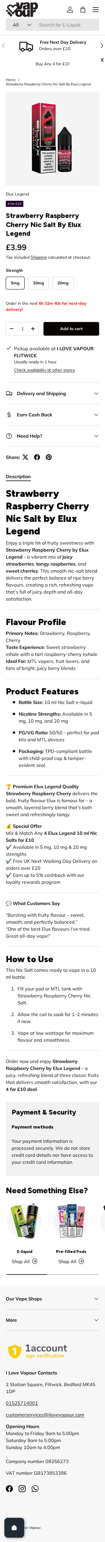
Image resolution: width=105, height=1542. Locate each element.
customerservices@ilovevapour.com (45, 1415)
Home (11, 80)
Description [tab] (18, 476)
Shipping (39, 257)
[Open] (14, 1528)
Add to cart (71, 328)
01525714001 (22, 1403)
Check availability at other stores (44, 370)
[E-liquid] (24, 1221)
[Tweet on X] (25, 457)
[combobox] (52, 25)
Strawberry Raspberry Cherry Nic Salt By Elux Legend (48, 84)
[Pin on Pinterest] (49, 457)
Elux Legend (17, 194)
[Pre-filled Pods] (71, 1221)
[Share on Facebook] (37, 457)
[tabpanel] (52, 790)
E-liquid (24, 1251)
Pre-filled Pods (71, 1251)
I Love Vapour (30, 1527)
